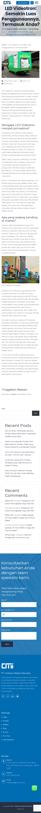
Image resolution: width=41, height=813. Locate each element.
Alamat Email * (6, 620)
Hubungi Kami (23, 3)
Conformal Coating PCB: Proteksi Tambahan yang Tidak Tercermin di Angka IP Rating (18, 462)
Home (4, 45)
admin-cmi (26, 81)
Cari (3, 409)
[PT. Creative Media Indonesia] (7, 2)
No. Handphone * (7, 610)
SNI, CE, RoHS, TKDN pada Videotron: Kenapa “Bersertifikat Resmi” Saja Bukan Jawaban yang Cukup (20, 433)
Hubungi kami (8, 740)
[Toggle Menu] (36, 2)
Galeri (5, 717)
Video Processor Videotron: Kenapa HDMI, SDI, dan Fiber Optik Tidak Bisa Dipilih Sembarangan (19, 473)
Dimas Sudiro (10, 535)
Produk (6, 721)
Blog (5, 728)
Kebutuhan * (6, 630)
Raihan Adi (9, 501)
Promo (5, 732)
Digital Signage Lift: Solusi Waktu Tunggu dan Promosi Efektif (20, 518)
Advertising (8, 83)
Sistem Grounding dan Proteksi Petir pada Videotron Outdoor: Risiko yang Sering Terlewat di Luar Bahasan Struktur (20, 444)
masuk (13, 394)
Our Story (6, 736)
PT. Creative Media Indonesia (21, 806)
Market (5, 725)
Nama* (3, 600)
